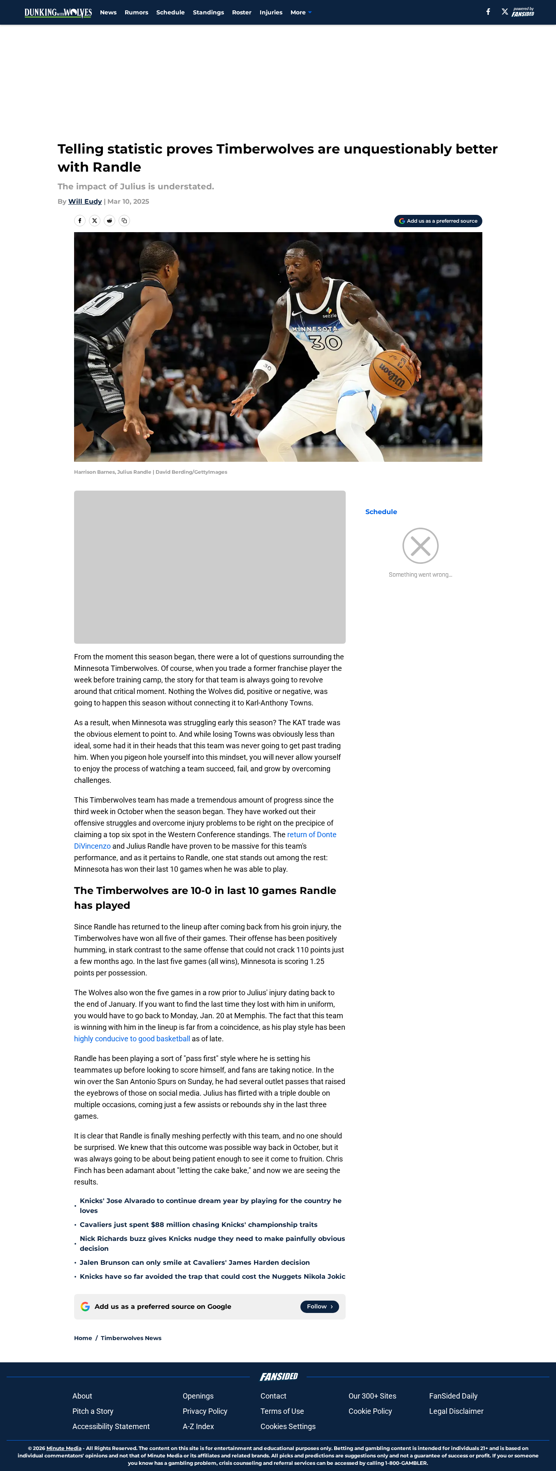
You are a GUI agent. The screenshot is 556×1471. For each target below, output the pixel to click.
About (82, 1396)
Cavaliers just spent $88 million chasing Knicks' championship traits (199, 1225)
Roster (241, 12)
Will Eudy (85, 201)
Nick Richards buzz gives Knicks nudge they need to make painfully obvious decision (212, 1243)
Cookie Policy (370, 1411)
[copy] (124, 220)
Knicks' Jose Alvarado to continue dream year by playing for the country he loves (211, 1206)
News (108, 12)
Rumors (136, 12)
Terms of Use (282, 1411)
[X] (505, 11)
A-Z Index (198, 1426)
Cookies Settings (288, 1426)
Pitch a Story (93, 1411)
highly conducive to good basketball (132, 1038)
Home (83, 1338)
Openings (198, 1396)
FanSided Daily (453, 1396)
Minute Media (64, 1448)
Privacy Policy (205, 1411)
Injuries (271, 12)
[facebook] (488, 11)
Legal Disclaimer (456, 1411)
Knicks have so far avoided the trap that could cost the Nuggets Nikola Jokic (212, 1276)
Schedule (170, 12)
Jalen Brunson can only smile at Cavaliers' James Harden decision (195, 1262)
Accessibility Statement (111, 1426)
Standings (208, 12)
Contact (273, 1396)
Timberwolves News (131, 1338)
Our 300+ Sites (372, 1396)
